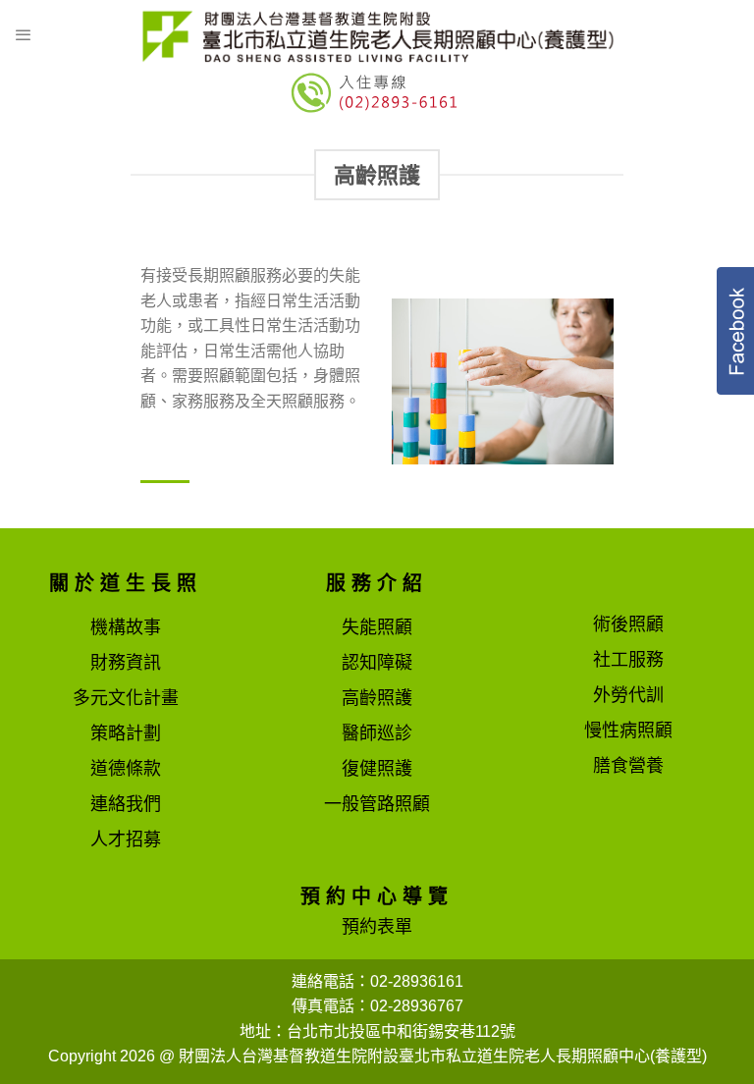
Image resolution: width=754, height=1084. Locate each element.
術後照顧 (628, 624)
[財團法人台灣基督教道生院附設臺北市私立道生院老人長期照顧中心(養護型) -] (377, 35)
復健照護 (377, 769)
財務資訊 (125, 663)
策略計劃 (125, 733)
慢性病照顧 (628, 730)
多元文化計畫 (126, 698)
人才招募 (125, 839)
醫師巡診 (377, 733)
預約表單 (377, 927)
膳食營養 (628, 766)
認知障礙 (377, 663)
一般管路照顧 (377, 804)
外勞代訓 (628, 695)
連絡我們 (125, 804)
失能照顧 (377, 627)
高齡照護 (377, 698)
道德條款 (125, 769)
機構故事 (125, 627)
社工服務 (628, 660)
